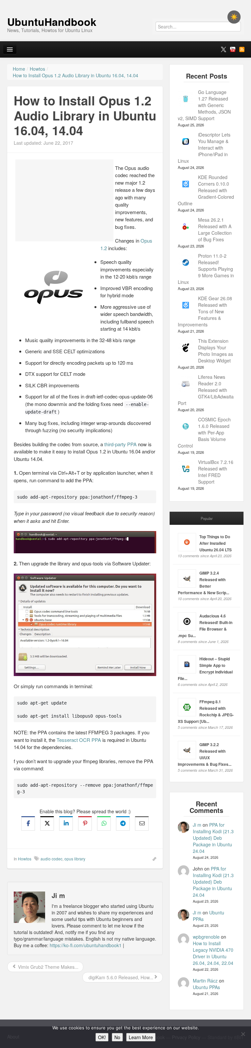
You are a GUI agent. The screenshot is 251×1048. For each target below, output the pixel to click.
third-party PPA (120, 444)
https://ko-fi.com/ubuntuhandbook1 (86, 945)
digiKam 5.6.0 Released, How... (120, 977)
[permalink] (152, 858)
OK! (102, 1037)
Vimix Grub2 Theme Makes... (47, 967)
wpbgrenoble (206, 936)
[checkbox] (234, 17)
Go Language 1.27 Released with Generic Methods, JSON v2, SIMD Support (204, 105)
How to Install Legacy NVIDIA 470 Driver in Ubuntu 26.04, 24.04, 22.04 (213, 953)
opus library (74, 858)
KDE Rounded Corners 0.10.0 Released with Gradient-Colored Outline (206, 190)
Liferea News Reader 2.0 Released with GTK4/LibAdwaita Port (206, 390)
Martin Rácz (205, 980)
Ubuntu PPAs (206, 987)
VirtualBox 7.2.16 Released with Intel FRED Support (215, 472)
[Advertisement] (64, 200)
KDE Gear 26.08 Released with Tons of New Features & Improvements (205, 311)
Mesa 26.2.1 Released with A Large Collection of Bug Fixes (215, 229)
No (117, 1037)
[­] (125, 3)
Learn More (141, 1037)
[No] (243, 1034)
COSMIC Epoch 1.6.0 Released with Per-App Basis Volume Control (204, 432)
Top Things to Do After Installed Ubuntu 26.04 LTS (215, 543)
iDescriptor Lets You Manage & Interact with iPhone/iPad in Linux (204, 147)
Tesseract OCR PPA (79, 739)
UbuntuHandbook (51, 21)
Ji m (197, 824)
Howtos (24, 858)
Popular (207, 518)
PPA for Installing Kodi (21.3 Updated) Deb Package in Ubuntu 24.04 (213, 837)
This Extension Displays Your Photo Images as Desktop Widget (215, 351)
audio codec (51, 858)
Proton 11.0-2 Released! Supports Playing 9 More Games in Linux (206, 268)
